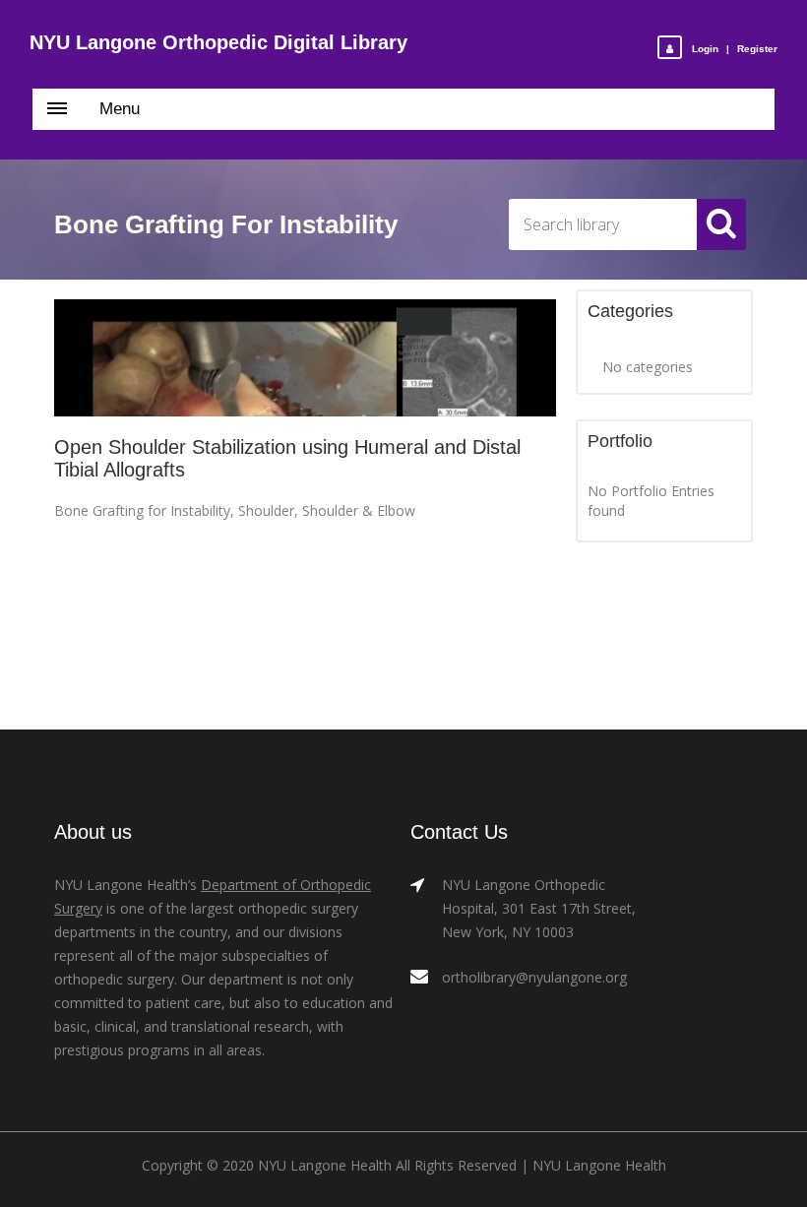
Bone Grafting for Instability (142, 510)
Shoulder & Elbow (358, 510)
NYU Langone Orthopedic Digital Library (218, 42)
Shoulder (266, 510)
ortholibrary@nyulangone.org (534, 977)
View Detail (305, 358)
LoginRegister (734, 48)
